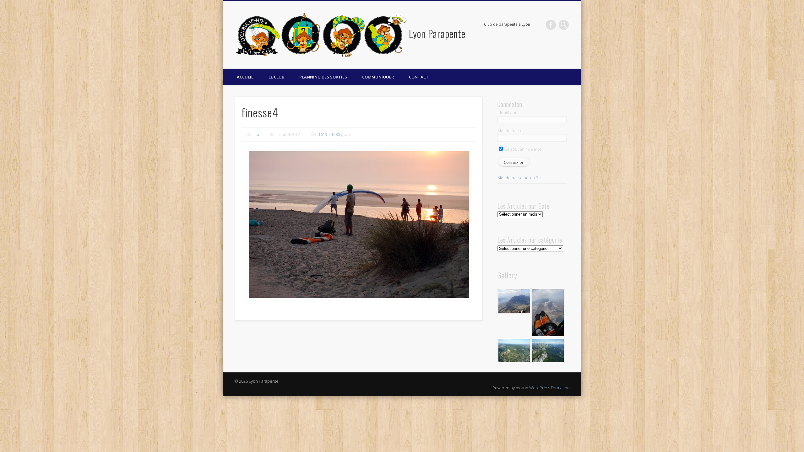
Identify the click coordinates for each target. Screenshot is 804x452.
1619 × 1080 (329, 134)
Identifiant (506, 113)
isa (257, 134)
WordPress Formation (549, 387)
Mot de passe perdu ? (517, 177)
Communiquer (378, 77)
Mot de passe (510, 130)
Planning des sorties (323, 77)
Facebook (551, 25)
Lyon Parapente (437, 33)
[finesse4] (359, 224)
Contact (419, 77)
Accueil (245, 77)
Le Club (276, 77)
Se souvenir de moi (522, 149)
